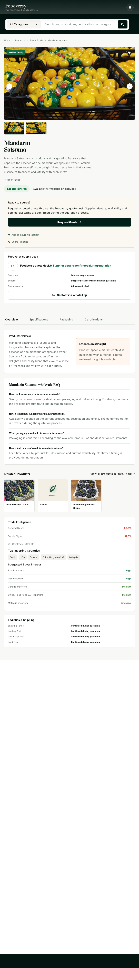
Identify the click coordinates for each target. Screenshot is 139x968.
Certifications (94, 319)
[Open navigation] (130, 7)
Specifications (38, 319)
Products (20, 40)
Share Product (20, 241)
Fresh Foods (36, 40)
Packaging (66, 319)
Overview (11, 319)
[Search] (122, 24)
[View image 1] (14, 128)
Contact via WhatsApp (72, 295)
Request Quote (67, 222)
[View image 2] (36, 128)
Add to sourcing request (25, 234)
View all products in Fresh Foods (111, 473)
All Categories (19, 24)
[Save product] (129, 53)
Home (7, 40)
